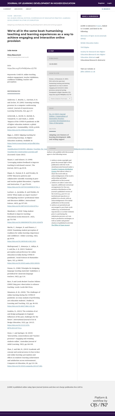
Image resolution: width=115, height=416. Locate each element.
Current (7, 9)
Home (9, 16)
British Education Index (89, 43)
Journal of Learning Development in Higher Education (41, 3)
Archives (18, 9)
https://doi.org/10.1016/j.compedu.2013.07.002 (24, 366)
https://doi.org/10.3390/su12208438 (20, 130)
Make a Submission (90, 16)
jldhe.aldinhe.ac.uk (88, 72)
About (28, 9)
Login (109, 3)
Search (106, 9)
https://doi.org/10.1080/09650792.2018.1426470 (25, 222)
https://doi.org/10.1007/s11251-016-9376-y (22, 206)
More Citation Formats (59, 99)
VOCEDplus (85, 47)
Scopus (98, 26)
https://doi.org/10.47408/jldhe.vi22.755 (22, 68)
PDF (52, 51)
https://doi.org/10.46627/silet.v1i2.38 (20, 306)
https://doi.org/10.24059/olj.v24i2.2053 (21, 241)
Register (101, 3)
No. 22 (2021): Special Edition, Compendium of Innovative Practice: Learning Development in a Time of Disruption (38, 19)
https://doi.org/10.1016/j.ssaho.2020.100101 (23, 263)
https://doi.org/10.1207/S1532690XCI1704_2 (23, 187)
